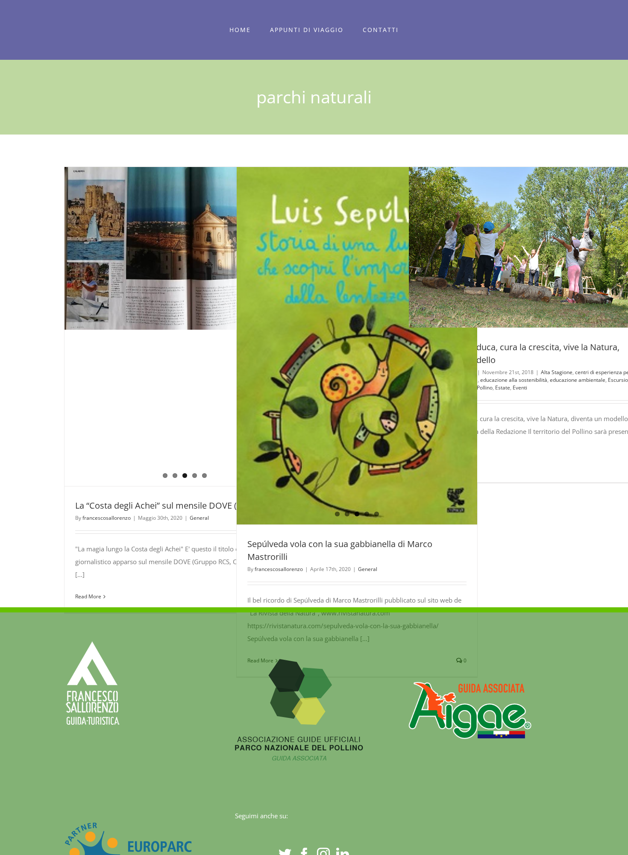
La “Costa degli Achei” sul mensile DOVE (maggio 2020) (182, 505)
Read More (88, 596)
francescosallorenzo (106, 517)
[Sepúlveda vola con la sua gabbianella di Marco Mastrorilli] (357, 345)
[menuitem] (240, 30)
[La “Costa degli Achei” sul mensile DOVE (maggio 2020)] (185, 248)
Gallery (545, 247)
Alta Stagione (556, 372)
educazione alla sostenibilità (513, 380)
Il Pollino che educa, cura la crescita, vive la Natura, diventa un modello (513, 247)
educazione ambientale (577, 380)
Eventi (520, 387)
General (199, 517)
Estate (502, 387)
